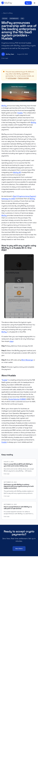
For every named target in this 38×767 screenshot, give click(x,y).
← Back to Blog (6, 13)
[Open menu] (34, 3)
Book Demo (19, 548)
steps (11, 341)
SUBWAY (23, 399)
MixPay (4, 106)
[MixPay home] (6, 3)
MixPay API (17, 172)
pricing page (12, 78)
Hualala (20, 113)
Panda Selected (13, 399)
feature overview (23, 78)
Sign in (28, 3)
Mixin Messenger (27, 360)
